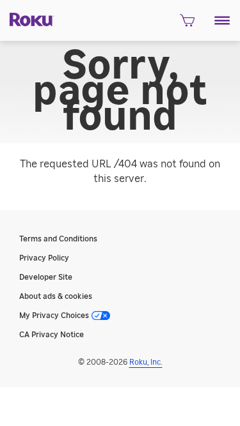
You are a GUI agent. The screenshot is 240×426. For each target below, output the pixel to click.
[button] (222, 20)
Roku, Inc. (146, 362)
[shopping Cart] (187, 24)
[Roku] (27, 18)
